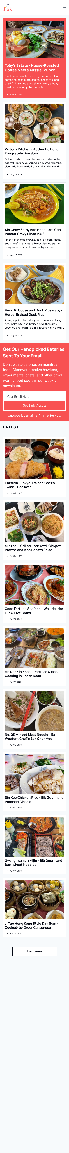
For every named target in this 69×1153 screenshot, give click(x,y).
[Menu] (64, 7)
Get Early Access (34, 405)
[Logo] (7, 7)
